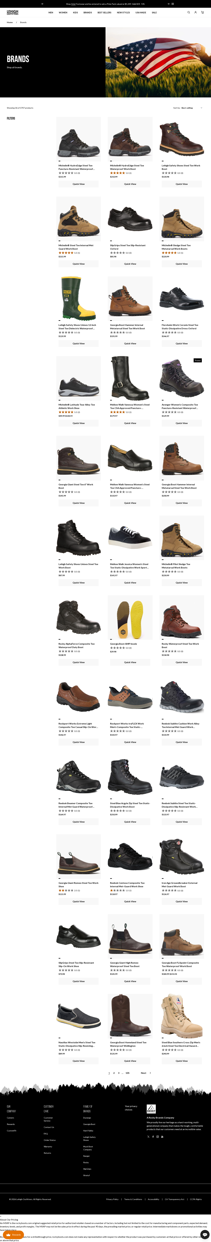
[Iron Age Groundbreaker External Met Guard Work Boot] (181, 856)
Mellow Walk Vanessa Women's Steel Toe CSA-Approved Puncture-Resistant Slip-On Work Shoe (130, 488)
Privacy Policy (112, 1199)
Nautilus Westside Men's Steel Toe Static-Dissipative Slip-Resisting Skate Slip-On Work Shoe (77, 1046)
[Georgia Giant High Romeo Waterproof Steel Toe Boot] (130, 936)
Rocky (86, 1162)
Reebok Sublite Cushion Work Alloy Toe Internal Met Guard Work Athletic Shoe (180, 727)
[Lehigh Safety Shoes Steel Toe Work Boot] (181, 139)
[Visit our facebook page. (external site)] (153, 1137)
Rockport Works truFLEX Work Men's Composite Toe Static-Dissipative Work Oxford (127, 727)
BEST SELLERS (104, 12)
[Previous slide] (42, 4)
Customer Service (48, 1119)
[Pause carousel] (172, 4)
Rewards (11, 1124)
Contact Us (49, 1127)
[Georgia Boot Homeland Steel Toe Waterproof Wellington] (130, 1016)
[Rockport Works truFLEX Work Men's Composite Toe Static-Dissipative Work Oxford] (130, 697)
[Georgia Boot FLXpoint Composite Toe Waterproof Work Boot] (181, 936)
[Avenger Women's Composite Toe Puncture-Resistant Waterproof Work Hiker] (181, 378)
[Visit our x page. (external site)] (148, 1137)
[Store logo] (12, 12)
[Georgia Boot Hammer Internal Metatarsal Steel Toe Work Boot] (130, 298)
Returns (47, 1153)
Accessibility (153, 1199)
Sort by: (176, 108)
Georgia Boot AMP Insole (123, 643)
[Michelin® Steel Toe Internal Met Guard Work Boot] (78, 219)
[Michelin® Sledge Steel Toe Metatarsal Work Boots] (181, 219)
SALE (154, 12)
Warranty (48, 1146)
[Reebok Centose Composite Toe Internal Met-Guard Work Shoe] (130, 856)
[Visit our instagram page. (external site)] (157, 1137)
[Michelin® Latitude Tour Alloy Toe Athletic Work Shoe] (78, 378)
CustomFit (11, 1130)
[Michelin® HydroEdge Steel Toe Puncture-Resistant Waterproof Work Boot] (78, 139)
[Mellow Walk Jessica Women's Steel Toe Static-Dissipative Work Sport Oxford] (130, 538)
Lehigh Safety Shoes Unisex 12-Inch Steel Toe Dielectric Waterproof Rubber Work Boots (77, 328)
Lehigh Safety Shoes (89, 1138)
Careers (10, 1117)
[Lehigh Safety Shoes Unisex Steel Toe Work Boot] (78, 538)
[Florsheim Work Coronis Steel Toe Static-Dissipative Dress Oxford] (181, 298)
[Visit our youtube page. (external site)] (162, 1137)
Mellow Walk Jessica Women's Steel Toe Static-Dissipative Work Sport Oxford (129, 567)
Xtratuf (86, 1175)
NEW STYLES (123, 12)
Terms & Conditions (133, 1199)
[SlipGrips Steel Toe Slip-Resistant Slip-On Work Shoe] (78, 936)
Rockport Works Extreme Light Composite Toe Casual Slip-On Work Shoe (78, 727)
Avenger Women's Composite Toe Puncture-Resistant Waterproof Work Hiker (180, 408)
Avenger (77, 4)
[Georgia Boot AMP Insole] (130, 617)
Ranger (86, 1156)
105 (127, 1072)
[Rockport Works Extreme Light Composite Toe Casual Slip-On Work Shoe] (78, 697)
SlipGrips (87, 1169)
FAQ (46, 1133)
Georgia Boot (89, 1124)
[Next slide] (168, 4)
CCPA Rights (196, 1199)
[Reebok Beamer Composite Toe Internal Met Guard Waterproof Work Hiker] (78, 777)
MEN (51, 12)
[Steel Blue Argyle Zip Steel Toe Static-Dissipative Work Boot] (130, 777)
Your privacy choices (131, 1108)
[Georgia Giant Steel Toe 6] (78, 458)
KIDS (75, 12)
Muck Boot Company (88, 1148)
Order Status (50, 1140)
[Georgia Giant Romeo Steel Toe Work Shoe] (78, 856)
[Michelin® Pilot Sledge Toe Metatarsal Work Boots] (181, 538)
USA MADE (140, 12)
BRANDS (88, 12)
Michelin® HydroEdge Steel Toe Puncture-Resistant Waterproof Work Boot (76, 169)
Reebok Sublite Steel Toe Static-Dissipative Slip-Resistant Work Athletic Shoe (179, 806)
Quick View (79, 184)
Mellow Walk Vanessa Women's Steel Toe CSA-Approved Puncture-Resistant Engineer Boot (130, 408)
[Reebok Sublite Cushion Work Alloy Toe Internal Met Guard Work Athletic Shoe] (181, 697)
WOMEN (63, 12)
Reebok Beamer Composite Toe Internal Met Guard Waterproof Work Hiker (76, 806)
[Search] (188, 12)
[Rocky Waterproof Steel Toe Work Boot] (181, 617)
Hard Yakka (88, 1130)
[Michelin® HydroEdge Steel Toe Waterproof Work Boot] (130, 139)
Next (143, 1072)
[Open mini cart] (202, 12)
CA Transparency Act (174, 1199)
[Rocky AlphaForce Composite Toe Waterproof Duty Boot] (78, 617)
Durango (87, 1117)
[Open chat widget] (205, 1234)
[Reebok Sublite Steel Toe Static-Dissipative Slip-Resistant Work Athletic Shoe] (181, 777)
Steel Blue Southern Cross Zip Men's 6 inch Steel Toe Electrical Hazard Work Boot (181, 1046)
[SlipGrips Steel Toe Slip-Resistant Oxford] (130, 219)
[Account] (195, 12)
